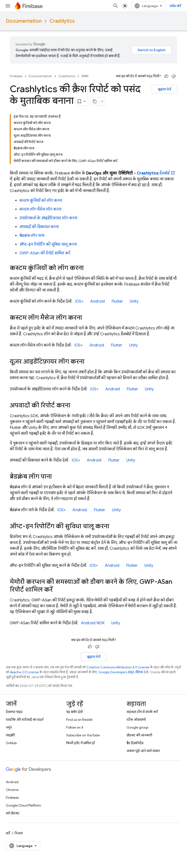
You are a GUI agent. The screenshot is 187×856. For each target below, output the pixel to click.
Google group (137, 727)
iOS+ (79, 301)
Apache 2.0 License (24, 672)
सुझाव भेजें (164, 89)
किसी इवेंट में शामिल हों (80, 743)
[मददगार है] (166, 76)
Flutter (117, 301)
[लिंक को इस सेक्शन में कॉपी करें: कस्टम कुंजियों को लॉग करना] (89, 268)
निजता (19, 833)
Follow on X (75, 727)
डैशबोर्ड (153, 173)
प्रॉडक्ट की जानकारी (139, 735)
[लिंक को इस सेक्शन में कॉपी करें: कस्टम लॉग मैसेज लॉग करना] (87, 318)
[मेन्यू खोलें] (8, 6)
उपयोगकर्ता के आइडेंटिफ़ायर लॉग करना (48, 218)
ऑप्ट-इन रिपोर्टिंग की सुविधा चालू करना (48, 244)
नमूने (9, 727)
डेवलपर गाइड (14, 712)
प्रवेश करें (175, 6)
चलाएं (84, 76)
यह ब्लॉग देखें (74, 712)
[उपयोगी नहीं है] (173, 76)
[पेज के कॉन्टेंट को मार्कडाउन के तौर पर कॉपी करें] (94, 101)
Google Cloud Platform (23, 805)
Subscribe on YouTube (83, 735)
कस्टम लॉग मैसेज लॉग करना (40, 209)
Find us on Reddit (79, 719)
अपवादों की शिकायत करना (39, 226)
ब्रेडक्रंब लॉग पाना (31, 235)
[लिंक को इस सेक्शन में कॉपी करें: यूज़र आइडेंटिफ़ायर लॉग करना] (89, 362)
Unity (134, 301)
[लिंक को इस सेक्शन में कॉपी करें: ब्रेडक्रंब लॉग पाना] (57, 477)
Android (97, 301)
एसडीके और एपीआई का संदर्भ (24, 719)
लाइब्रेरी (10, 735)
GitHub (11, 743)
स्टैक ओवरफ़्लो (136, 719)
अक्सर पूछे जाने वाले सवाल (143, 751)
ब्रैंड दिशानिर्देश (135, 743)
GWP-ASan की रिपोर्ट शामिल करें (44, 253)
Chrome (12, 790)
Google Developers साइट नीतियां (120, 672)
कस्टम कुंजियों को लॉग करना (40, 200)
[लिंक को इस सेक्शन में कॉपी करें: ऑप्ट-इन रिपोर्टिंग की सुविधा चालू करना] (114, 526)
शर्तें (8, 833)
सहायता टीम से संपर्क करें (142, 712)
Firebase (16, 76)
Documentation (24, 21)
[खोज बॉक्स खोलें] (116, 6)
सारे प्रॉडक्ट (12, 813)
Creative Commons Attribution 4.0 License (117, 667)
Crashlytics (62, 21)
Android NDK (92, 623)
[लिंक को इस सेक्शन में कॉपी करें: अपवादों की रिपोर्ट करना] (75, 406)
